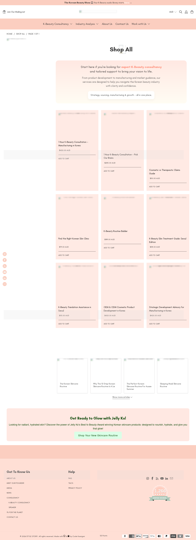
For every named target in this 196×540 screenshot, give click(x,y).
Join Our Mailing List (16, 12)
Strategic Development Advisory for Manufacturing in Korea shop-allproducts (168, 284)
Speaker (12, 507)
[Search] (182, 11)
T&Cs (70, 483)
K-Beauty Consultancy (19, 502)
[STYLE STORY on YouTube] (5, 272)
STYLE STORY (32, 536)
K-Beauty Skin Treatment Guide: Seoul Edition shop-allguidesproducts (168, 215)
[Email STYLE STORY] (5, 284)
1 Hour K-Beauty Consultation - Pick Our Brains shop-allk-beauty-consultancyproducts (122, 131)
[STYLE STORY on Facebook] (5, 260)
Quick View (77, 132)
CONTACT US (12, 517)
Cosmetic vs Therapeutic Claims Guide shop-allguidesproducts (168, 139)
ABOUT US (11, 478)
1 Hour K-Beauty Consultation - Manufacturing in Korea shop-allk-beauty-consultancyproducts (77, 125)
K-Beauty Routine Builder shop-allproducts (122, 212)
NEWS (9, 493)
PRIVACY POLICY (75, 488)
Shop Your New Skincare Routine (98, 435)
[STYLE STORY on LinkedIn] (5, 278)
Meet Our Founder (15, 483)
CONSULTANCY (13, 498)
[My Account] (186, 11)
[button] (58, 24)
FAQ (70, 478)
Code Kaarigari (79, 536)
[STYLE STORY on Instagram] (5, 254)
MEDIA (9, 488)
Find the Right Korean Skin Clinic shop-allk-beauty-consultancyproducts (77, 215)
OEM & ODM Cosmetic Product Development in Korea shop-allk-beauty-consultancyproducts (122, 284)
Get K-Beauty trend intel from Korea (96, 449)
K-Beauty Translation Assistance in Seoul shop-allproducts (77, 284)
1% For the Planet (15, 512)
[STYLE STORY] (98, 12)
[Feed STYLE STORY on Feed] (5, 266)
